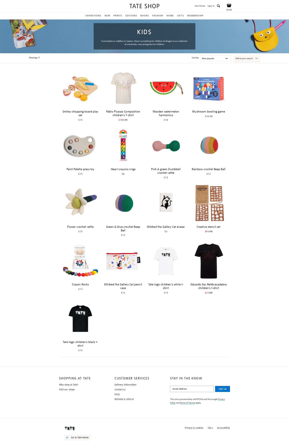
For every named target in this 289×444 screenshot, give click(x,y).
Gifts (180, 15)
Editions (131, 15)
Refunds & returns (124, 399)
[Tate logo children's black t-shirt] (80, 319)
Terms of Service (187, 402)
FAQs (117, 394)
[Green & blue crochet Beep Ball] (123, 203)
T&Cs (210, 427)
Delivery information (125, 384)
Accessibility (223, 427)
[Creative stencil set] (209, 203)
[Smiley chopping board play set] (80, 88)
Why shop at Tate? (68, 384)
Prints (117, 15)
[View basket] (229, 5)
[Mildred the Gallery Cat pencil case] (123, 261)
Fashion (157, 15)
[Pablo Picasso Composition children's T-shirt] (123, 88)
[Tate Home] (83, 428)
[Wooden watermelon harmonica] (166, 88)
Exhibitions (93, 15)
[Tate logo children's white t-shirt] (166, 261)
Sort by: (195, 57)
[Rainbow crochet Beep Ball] (209, 146)
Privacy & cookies (194, 427)
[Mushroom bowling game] (209, 88)
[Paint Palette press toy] (80, 146)
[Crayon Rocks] (80, 261)
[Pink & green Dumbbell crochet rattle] (166, 146)
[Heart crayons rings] (123, 146)
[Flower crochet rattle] (80, 203)
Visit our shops (67, 389)
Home (170, 15)
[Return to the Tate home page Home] (144, 6)
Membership (195, 15)
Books (144, 15)
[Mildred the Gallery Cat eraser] (166, 203)
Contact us (120, 389)
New (107, 15)
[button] (218, 6)
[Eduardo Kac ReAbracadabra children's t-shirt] (209, 261)
